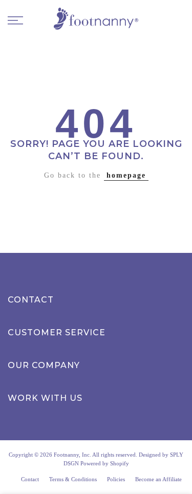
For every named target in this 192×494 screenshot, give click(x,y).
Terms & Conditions (73, 479)
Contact (30, 479)
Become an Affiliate (158, 479)
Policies (116, 479)
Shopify (119, 463)
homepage (126, 175)
